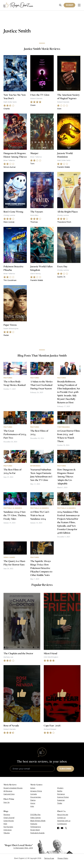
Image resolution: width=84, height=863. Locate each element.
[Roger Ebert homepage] (18, 5)
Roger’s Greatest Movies (13, 788)
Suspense (61, 800)
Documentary (35, 797)
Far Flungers (8, 827)
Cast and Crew (9, 794)
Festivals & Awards (37, 833)
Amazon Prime (36, 791)
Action (32, 788)
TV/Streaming (35, 827)
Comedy (33, 794)
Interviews (7, 830)
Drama (32, 800)
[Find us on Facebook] (58, 828)
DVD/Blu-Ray (35, 815)
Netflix (59, 791)
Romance (61, 794)
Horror (32, 803)
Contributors (62, 824)
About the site (62, 815)
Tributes (7, 833)
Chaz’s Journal (9, 818)
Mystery (60, 788)
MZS (5, 824)
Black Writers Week (37, 821)
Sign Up (7, 802)
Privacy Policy (63, 858)
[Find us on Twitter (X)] (66, 828)
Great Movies (9, 821)
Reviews (7, 815)
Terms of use (49, 858)
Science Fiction (63, 797)
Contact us (61, 818)
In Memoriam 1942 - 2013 (23, 848)
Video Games (35, 818)
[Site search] (60, 5)
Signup (69, 5)
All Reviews (8, 791)
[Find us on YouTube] (62, 828)
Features (33, 824)
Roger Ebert (35, 830)
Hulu (32, 806)
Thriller (59, 803)
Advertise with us (63, 821)
